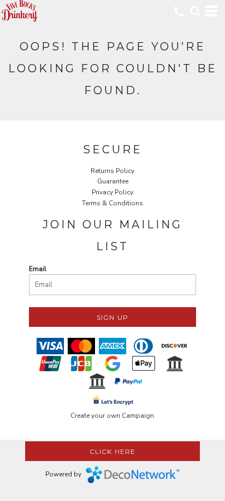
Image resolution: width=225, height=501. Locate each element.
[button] (195, 10)
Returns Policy (112, 170)
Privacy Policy (112, 192)
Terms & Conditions (112, 203)
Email (37, 268)
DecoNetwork (133, 475)
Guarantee (112, 181)
